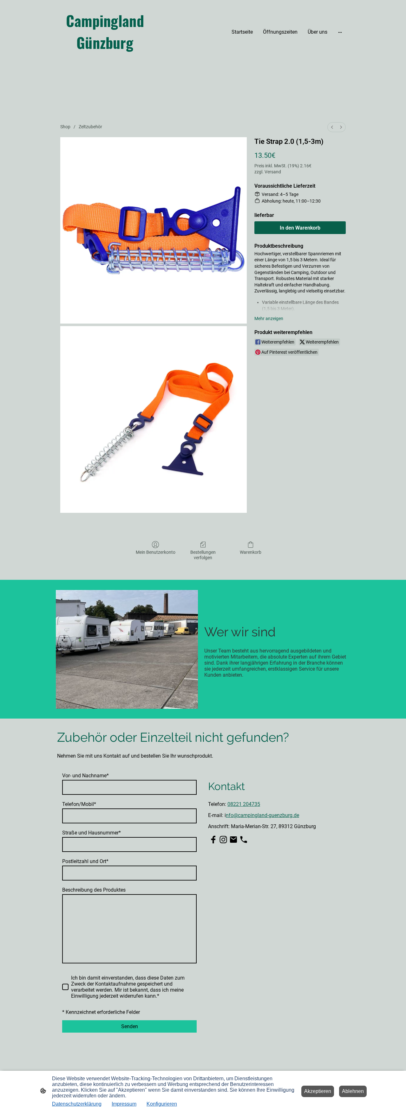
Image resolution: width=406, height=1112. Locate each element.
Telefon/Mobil (79, 804)
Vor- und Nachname (85, 776)
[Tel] (243, 839)
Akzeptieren (317, 1091)
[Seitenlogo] (105, 59)
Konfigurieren (162, 1104)
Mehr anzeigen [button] (268, 318)
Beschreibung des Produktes (94, 890)
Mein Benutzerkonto (155, 552)
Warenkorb (250, 552)
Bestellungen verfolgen (203, 555)
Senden (129, 1026)
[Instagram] (223, 839)
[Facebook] (213, 839)
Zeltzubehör (90, 126)
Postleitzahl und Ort (85, 861)
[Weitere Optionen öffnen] (340, 32)
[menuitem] (332, 127)
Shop (65, 126)
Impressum (124, 1104)
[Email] (233, 839)
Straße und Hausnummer (91, 833)
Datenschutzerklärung (77, 1104)
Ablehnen (353, 1091)
